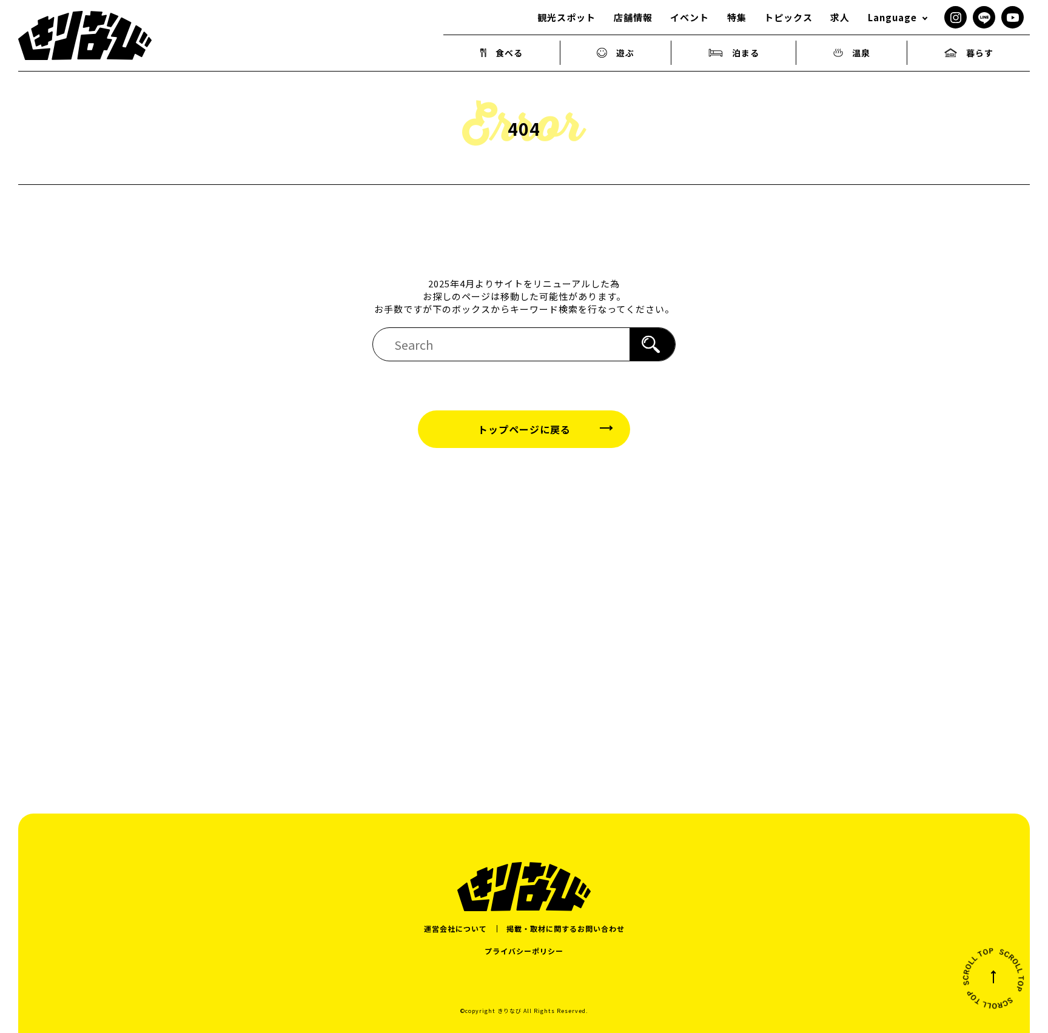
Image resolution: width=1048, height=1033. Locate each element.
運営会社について (455, 928)
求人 (840, 17)
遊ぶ (625, 53)
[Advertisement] (524, 606)
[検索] (652, 344)
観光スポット (566, 17)
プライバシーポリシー (524, 951)
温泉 (861, 53)
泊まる (745, 53)
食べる (509, 53)
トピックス (788, 17)
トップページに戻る (524, 429)
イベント (689, 17)
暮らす (979, 53)
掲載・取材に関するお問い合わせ (565, 928)
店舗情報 (633, 17)
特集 (737, 17)
